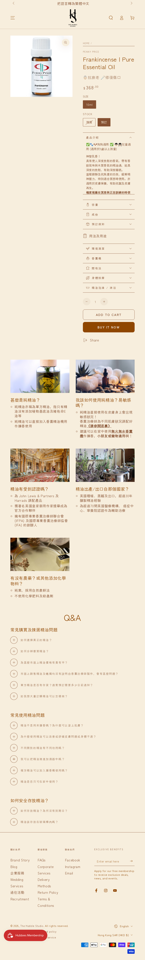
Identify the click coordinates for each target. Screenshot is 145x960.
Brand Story (19, 860)
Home (86, 43)
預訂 (104, 122)
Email (69, 873)
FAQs (42, 860)
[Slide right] (131, 3)
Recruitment (19, 899)
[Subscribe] (132, 861)
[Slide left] (13, 3)
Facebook (72, 860)
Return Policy (48, 892)
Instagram (72, 866)
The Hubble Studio (31, 926)
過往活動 (17, 892)
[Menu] (12, 17)
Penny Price (91, 51)
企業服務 (17, 873)
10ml (89, 104)
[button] (110, 17)
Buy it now (109, 327)
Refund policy (47, 931)
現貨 (89, 122)
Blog (13, 866)
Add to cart (109, 314)
